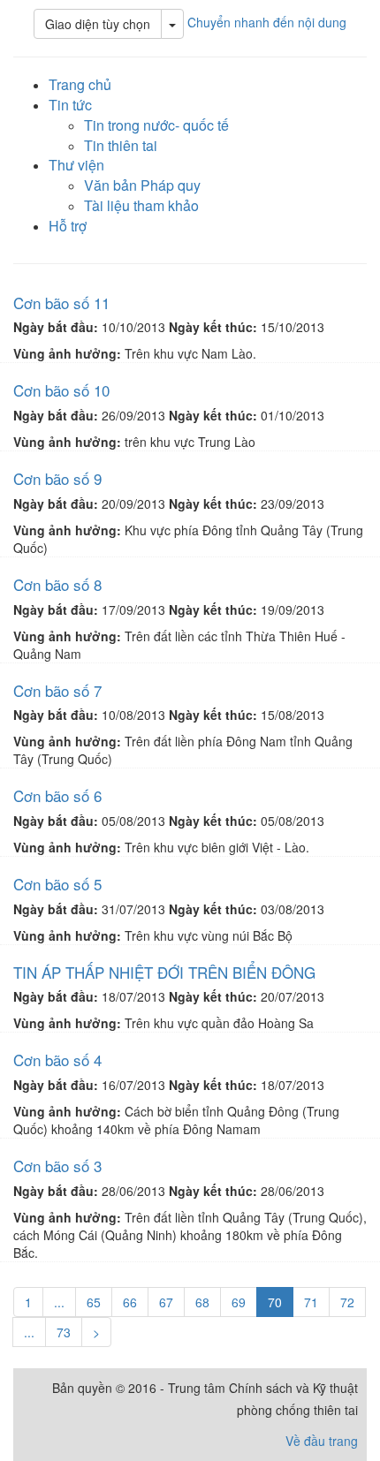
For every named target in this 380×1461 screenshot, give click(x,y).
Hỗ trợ (68, 226)
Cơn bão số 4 (57, 1059)
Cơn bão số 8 (57, 584)
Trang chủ (80, 84)
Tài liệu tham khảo (141, 205)
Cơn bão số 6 (57, 795)
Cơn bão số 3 (57, 1165)
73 (64, 1332)
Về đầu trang (321, 1441)
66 (130, 1302)
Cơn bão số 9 (57, 478)
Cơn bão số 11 (61, 302)
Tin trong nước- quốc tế (156, 125)
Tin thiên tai (120, 145)
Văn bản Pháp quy (142, 185)
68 (202, 1302)
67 (166, 1302)
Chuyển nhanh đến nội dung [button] (266, 22)
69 (239, 1302)
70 (275, 1302)
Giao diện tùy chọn (97, 24)
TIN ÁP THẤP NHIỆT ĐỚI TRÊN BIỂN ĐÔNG (164, 972)
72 (347, 1302)
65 (94, 1302)
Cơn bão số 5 (57, 884)
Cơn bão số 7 (57, 690)
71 (311, 1302)
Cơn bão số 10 (61, 390)
